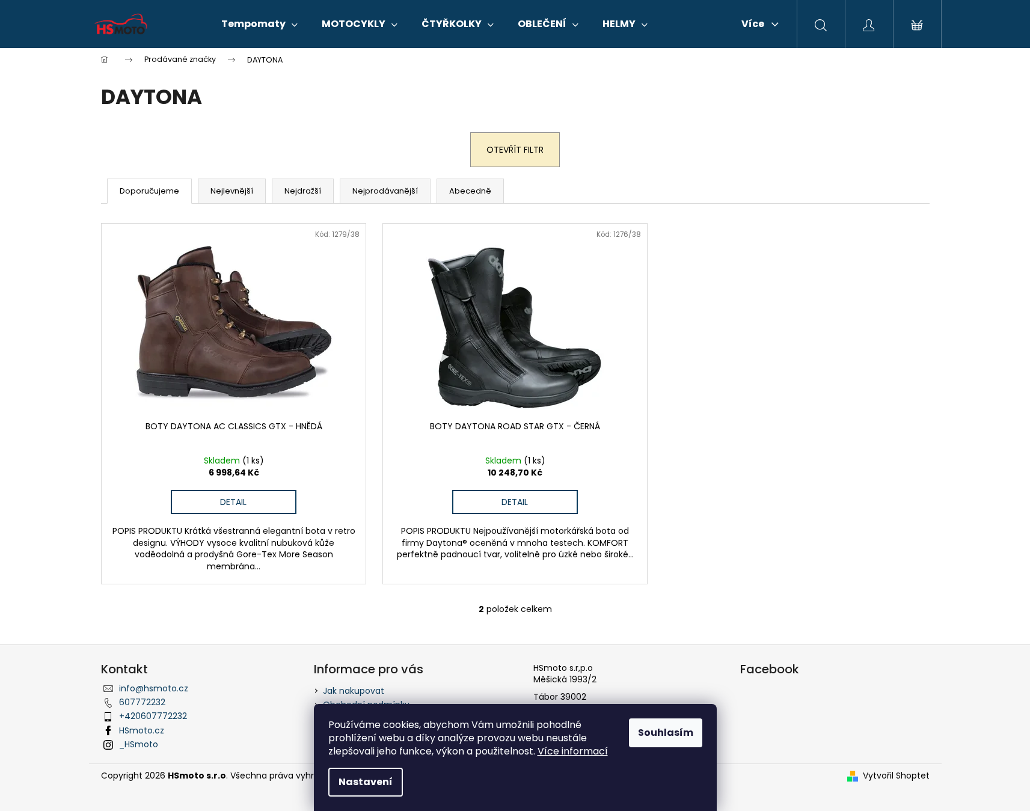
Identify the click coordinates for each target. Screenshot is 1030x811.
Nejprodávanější (385, 191)
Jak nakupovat (353, 691)
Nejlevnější (231, 191)
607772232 (142, 702)
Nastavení (366, 782)
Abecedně (470, 191)
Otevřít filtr (515, 150)
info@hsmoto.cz (153, 688)
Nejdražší (302, 191)
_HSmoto (138, 744)
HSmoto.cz (141, 730)
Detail (233, 502)
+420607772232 (153, 716)
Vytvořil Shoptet (896, 776)
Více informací (573, 751)
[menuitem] (259, 24)
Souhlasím (665, 732)
